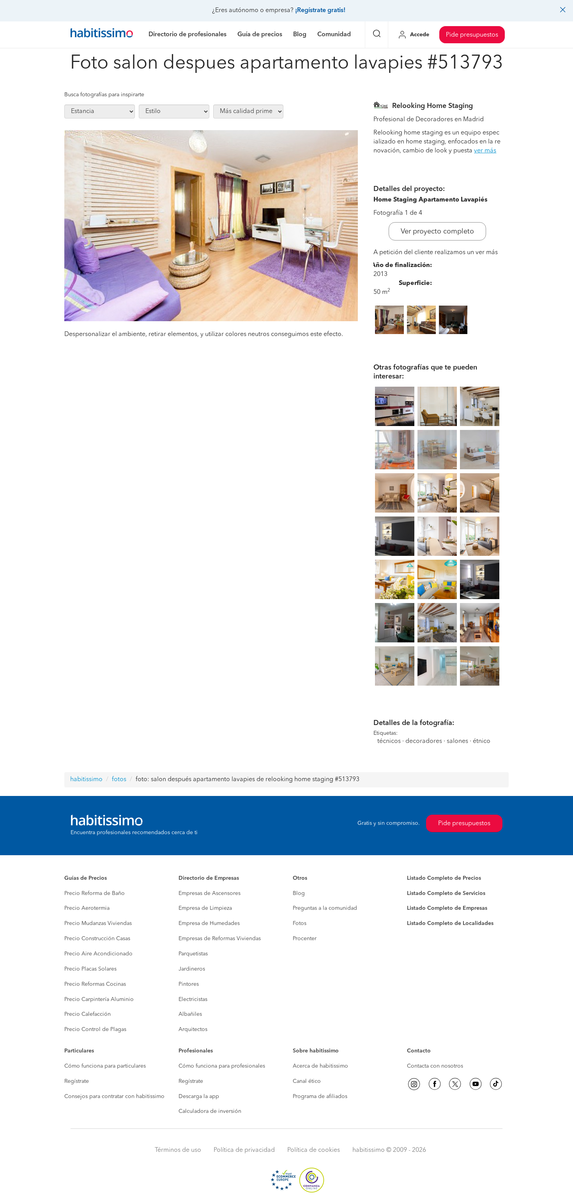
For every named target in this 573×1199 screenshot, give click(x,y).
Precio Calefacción (87, 1014)
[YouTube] (476, 1084)
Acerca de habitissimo (320, 1066)
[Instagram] (414, 1084)
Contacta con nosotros (435, 1066)
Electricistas (193, 999)
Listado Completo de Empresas (447, 908)
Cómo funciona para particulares (105, 1066)
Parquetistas (193, 954)
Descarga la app (199, 1096)
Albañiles (190, 1014)
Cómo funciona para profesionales (222, 1066)
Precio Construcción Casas (97, 938)
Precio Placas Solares (90, 969)
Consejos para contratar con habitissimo (114, 1096)
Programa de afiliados (320, 1096)
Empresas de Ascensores (210, 893)
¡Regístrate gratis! (320, 10)
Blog (299, 893)
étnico (481, 741)
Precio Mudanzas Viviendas (98, 923)
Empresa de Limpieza (205, 908)
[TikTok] (496, 1084)
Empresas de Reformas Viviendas (220, 938)
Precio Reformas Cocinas (95, 984)
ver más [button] (485, 151)
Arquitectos (193, 1029)
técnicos (389, 741)
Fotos (299, 923)
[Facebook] (435, 1084)
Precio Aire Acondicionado (98, 954)
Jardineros (192, 969)
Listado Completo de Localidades (450, 923)
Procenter (305, 938)
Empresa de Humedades (209, 923)
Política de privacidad (244, 1150)
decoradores (423, 741)
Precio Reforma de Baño (94, 893)
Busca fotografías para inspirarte (104, 94)
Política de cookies (313, 1150)
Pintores (189, 984)
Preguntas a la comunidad (325, 908)
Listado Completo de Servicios (446, 893)
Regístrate (76, 1081)
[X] (455, 1084)
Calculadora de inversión (210, 1111)
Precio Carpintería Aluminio (99, 999)
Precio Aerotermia (87, 908)
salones (457, 741)
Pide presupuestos (472, 35)
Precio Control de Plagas (95, 1029)
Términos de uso (178, 1150)
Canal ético (307, 1081)
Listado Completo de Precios (444, 878)
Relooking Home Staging (432, 106)
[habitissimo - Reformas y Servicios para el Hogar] (102, 34)
